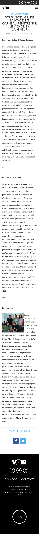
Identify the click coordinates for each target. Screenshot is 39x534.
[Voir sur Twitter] (25, 2)
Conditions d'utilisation (19, 490)
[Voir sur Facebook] (21, 2)
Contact (27, 479)
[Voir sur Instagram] (30, 2)
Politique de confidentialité (19, 487)
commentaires (18, 430)
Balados (11, 479)
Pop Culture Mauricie (20, 14)
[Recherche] (35, 2)
